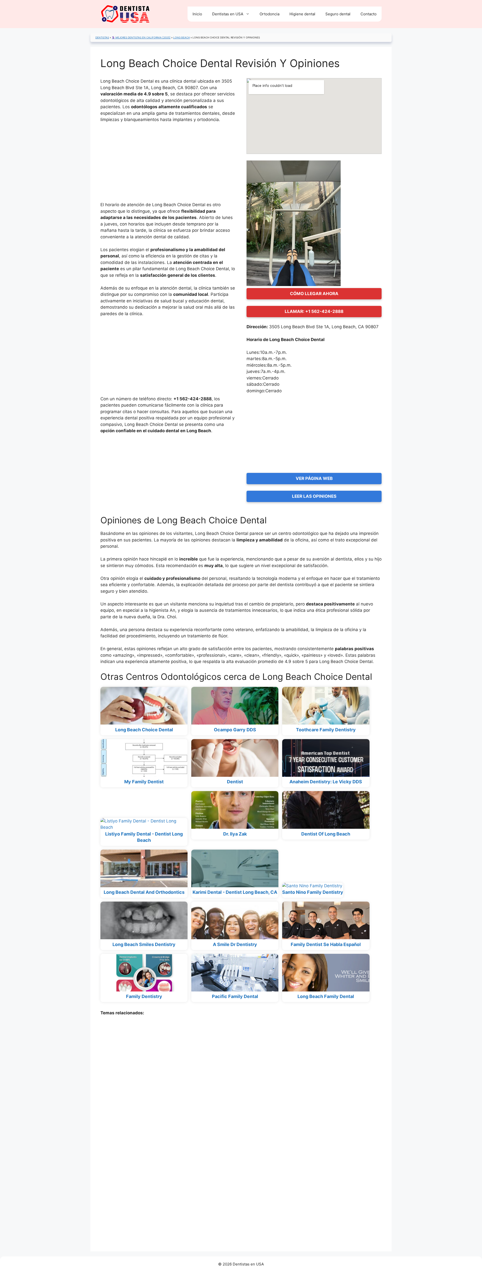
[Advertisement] (167, 164)
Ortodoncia (269, 14)
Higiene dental (302, 14)
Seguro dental (337, 14)
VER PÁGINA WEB (314, 478)
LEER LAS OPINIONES (314, 496)
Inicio (197, 14)
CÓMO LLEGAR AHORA (314, 293)
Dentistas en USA (227, 14)
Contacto (368, 14)
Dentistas (102, 37)
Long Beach (181, 37)
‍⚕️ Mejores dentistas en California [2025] (141, 37)
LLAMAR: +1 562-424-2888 (314, 311)
